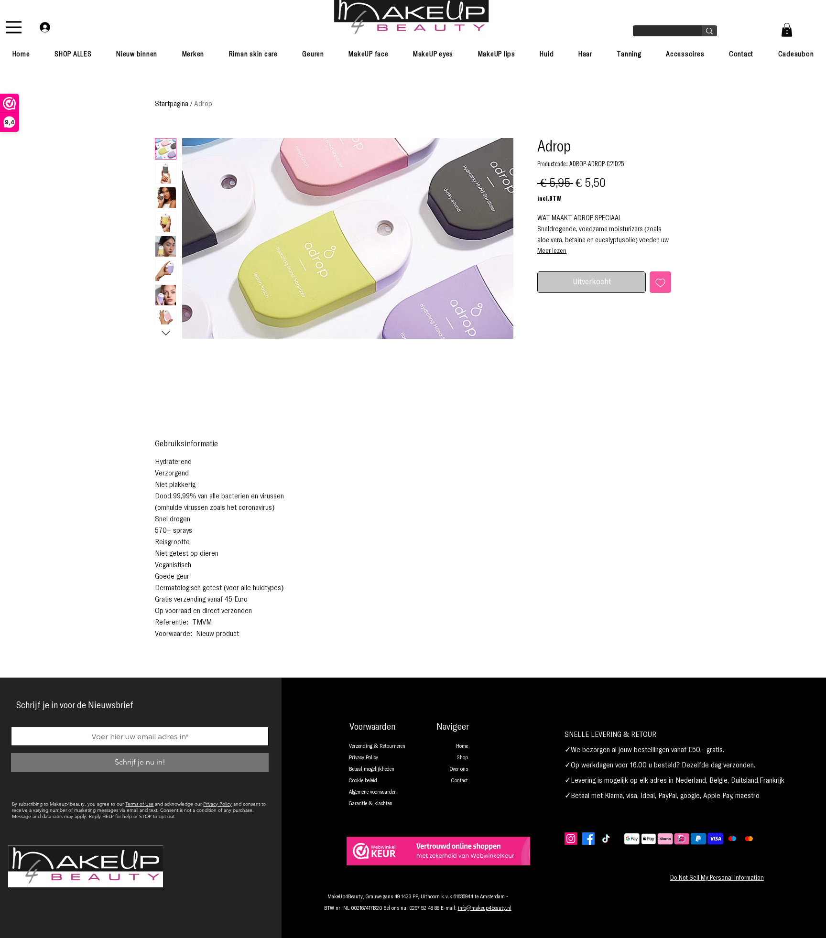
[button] (787, 30)
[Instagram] (571, 838)
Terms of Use (139, 804)
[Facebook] (588, 838)
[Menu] (14, 27)
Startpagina (171, 104)
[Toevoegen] (660, 282)
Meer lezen (551, 251)
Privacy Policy (217, 804)
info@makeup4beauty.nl (484, 908)
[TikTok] (606, 838)
